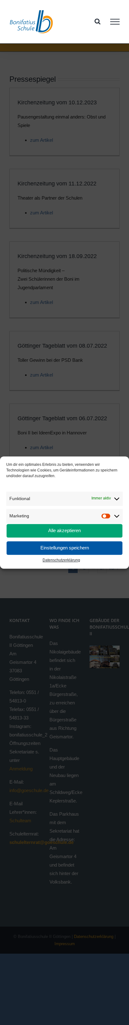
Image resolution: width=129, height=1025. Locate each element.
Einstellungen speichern (64, 548)
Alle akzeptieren (64, 530)
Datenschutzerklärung (61, 560)
